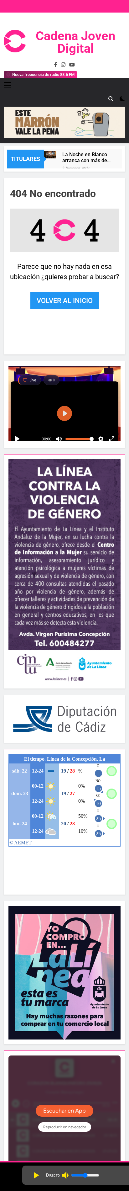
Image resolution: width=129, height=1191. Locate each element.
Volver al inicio (65, 301)
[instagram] (63, 65)
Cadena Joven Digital (75, 42)
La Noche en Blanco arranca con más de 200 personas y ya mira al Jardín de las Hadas (85, 157)
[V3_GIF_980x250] (64, 136)
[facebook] (55, 65)
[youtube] (72, 65)
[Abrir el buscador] (110, 98)
